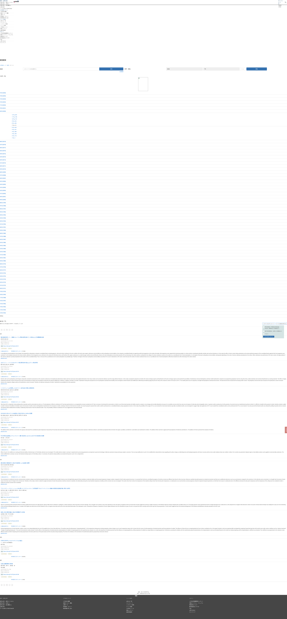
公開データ (2, 14)
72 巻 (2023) (3, 102)
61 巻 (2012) (3, 163)
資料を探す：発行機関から (5, 5)
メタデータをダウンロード (268, 323)
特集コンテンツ (3, 28)
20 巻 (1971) (3, 288)
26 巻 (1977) (3, 270)
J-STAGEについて (4, 10)
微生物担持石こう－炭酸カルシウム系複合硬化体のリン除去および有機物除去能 (22, 337)
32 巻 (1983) (3, 251)
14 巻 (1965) (3, 306)
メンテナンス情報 (4, 23)
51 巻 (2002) (3, 193)
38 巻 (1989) (3, 233)
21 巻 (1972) (3, 285)
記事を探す (2, 7)
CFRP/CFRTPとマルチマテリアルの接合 (11, 540)
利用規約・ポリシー (4, 16)
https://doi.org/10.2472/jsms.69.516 (11, 371)
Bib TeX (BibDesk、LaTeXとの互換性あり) (273, 331)
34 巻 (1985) (3, 245)
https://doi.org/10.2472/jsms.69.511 (11, 346)
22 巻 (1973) (3, 282)
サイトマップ (3, 42)
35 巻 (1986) (3, 242)
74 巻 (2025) (3, 96)
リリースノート (3, 22)
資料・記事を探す (4, 0)
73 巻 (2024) (3, 99)
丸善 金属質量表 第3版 (7, 564)
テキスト (267, 333)
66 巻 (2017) (3, 147)
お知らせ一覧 (3, 20)
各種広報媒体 (3, 30)
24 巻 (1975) (3, 276)
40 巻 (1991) (3, 227)
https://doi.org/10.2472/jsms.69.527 (11, 422)
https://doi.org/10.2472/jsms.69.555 (11, 521)
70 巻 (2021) (3, 108)
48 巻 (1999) (3, 202)
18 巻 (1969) (3, 294)
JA (278, 3)
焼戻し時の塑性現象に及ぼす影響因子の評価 (13, 512)
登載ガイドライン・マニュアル (6, 34)
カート (279, 2)
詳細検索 (121, 71)
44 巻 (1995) (3, 215)
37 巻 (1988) (3, 236)
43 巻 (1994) (3, 218)
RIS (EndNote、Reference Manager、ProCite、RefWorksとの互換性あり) (272, 327)
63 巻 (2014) (3, 156)
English (279, 5)
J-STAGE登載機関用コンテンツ (6, 33)
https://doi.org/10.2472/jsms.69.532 (11, 444)
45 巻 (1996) (3, 212)
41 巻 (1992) (3, 224)
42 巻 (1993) (3, 221)
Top (136, 596)
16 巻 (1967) (3, 300)
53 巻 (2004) (3, 187)
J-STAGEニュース (3, 27)
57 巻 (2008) (3, 175)
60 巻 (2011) (3, 166)
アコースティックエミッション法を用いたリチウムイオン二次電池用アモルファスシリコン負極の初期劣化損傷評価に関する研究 (35, 488)
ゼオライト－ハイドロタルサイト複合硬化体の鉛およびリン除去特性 (19, 362)
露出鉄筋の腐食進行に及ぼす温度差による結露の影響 (15, 463)
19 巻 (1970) (3, 291)
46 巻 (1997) (3, 208)
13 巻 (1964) (3, 309)
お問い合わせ (3, 41)
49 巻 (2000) (3, 199)
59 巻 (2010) (3, 169)
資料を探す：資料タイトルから (6, 2)
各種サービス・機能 (4, 13)
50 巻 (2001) (3, 196)
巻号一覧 (3, 60)
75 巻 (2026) (3, 93)
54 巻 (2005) (3, 184)
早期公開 (3, 58)
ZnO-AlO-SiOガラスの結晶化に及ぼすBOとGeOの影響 (16, 413)
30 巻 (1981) (3, 257)
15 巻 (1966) (3, 303)
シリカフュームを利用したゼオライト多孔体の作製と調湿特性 (17, 388)
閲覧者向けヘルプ (4, 36)
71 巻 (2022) (3, 105)
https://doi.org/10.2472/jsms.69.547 (11, 497)
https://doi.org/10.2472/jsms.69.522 (11, 396)
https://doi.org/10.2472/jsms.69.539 (11, 471)
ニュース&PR (3, 19)
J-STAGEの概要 (3, 11)
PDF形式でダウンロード (16, 351)
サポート (2, 31)
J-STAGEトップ (3, 65)
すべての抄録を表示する (281, 323)
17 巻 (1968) (3, 297)
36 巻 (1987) (3, 239)
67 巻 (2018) (3, 144)
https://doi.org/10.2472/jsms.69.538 (11, 574)
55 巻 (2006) (3, 181)
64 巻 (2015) (3, 153)
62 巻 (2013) (3, 160)
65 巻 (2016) (3, 150)
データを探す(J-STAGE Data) (6, 8)
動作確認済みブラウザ (4, 37)
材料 (8, 65)
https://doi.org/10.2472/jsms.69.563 (11, 551)
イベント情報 (3, 25)
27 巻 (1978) (3, 267)
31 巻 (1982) (3, 254)
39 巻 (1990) (3, 230)
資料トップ (3, 55)
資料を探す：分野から (4, 3)
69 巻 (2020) (3, 111)
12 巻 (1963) (3, 313)
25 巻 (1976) (3, 273)
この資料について (5, 62)
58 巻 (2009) (3, 172)
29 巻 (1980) (3, 261)
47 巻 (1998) (3, 205)
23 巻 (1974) (3, 279)
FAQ (1, 39)
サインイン (280, 0)
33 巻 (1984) (3, 248)
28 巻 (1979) (3, 264)
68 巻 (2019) (3, 141)
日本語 (279, 6)
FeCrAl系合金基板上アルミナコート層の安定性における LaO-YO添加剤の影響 (22, 436)
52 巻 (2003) (3, 190)
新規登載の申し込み (4, 17)
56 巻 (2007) (3, 178)
